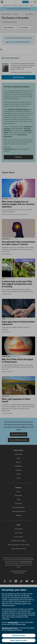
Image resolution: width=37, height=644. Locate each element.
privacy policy (13, 622)
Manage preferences (10, 628)
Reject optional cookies (18, 640)
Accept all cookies (18, 635)
